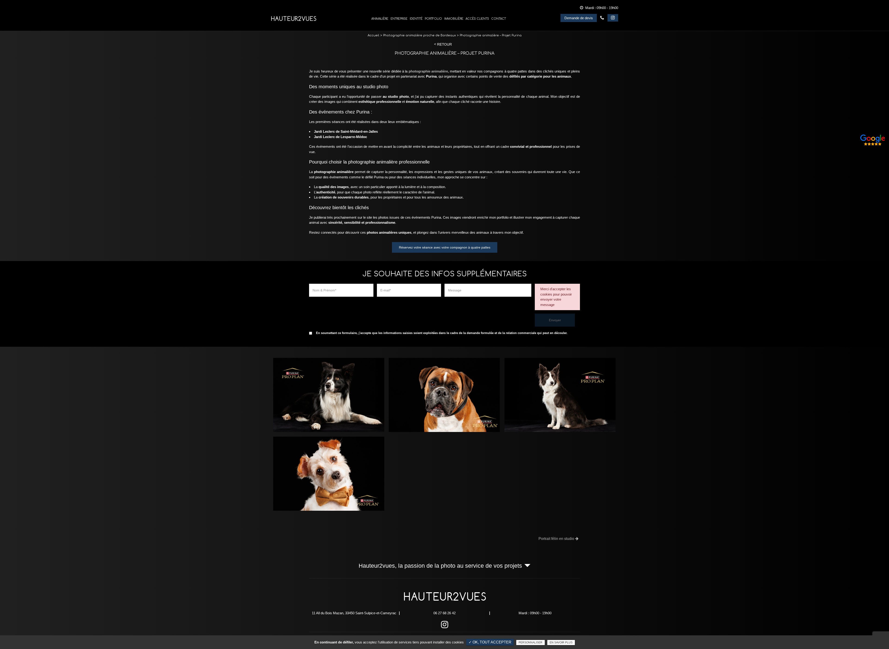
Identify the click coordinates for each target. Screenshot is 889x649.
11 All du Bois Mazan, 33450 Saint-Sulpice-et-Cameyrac (354, 613)
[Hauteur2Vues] (293, 18)
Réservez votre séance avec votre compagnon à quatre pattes (444, 247)
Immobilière (453, 18)
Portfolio (433, 18)
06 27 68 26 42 (602, 18)
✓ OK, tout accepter (490, 642)
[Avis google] (873, 140)
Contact (498, 18)
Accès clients (477, 18)
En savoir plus (561, 642)
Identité (416, 18)
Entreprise (399, 18)
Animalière (379, 18)
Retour (444, 44)
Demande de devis (578, 18)
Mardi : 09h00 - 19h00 (535, 613)
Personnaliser (530, 642)
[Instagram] (613, 18)
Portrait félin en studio (556, 539)
